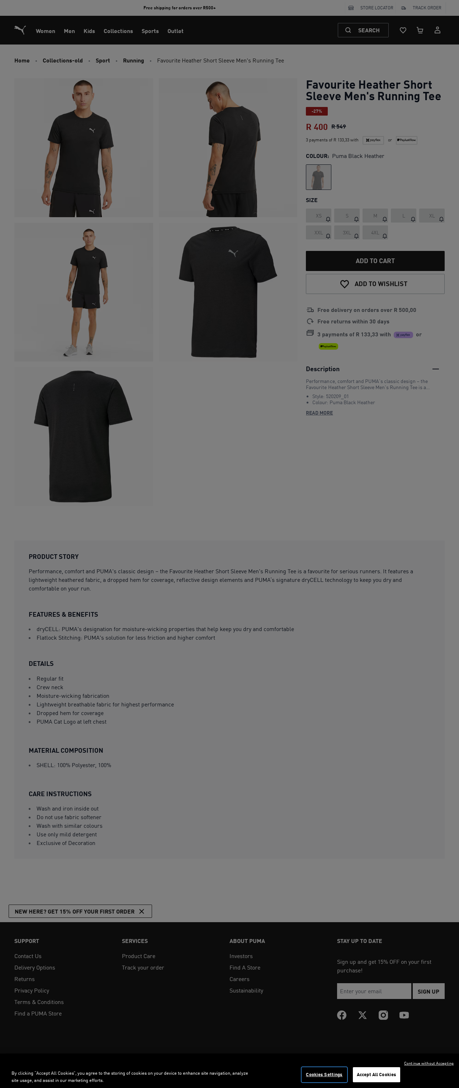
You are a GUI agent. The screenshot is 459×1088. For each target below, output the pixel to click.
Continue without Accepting (429, 1063)
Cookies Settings (324, 1074)
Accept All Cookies (376, 1074)
